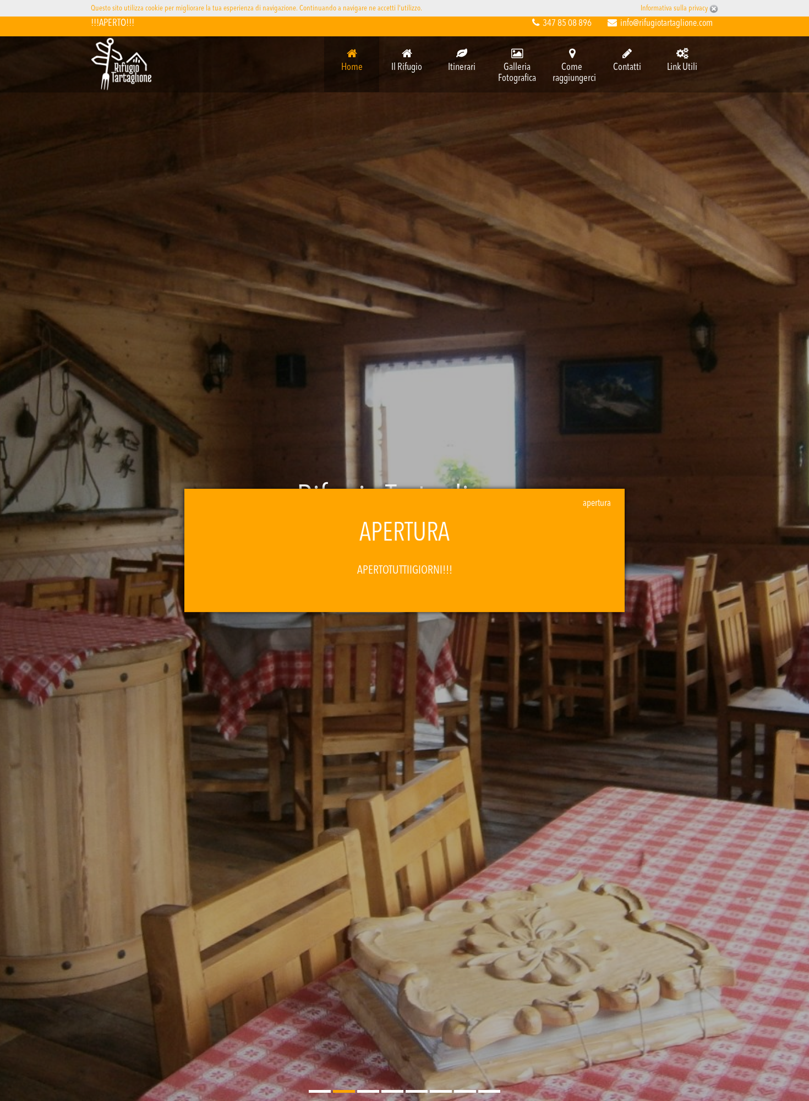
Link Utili (682, 67)
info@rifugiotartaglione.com (666, 23)
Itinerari (461, 67)
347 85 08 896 (567, 23)
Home (352, 67)
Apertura (597, 503)
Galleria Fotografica (517, 72)
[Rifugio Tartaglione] (121, 64)
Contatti (627, 67)
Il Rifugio (406, 67)
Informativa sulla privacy (675, 8)
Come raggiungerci (574, 72)
